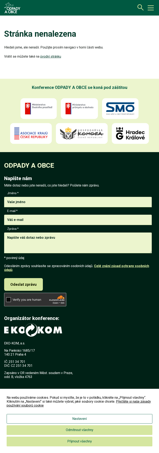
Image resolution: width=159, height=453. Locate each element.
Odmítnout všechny (79, 430)
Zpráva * (13, 228)
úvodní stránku (50, 56)
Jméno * (13, 193)
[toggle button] (151, 8)
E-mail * (12, 211)
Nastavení (79, 419)
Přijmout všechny (79, 441)
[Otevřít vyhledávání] (139, 7)
